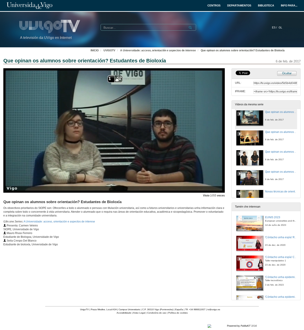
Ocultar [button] (287, 73)
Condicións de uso (156, 313)
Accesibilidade (124, 313)
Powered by (242, 325)
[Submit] (190, 28)
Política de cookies (178, 313)
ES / (275, 27)
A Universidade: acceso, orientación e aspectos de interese (158, 50)
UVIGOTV (109, 50)
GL (280, 27)
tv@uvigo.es (213, 309)
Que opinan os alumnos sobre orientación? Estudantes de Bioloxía (243, 50)
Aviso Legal (139, 313)
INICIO (95, 50)
